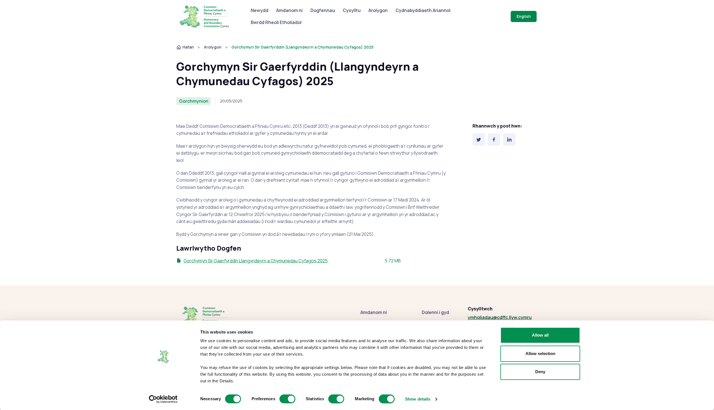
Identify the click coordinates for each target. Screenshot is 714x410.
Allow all (540, 335)
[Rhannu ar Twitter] (478, 139)
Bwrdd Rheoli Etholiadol (276, 22)
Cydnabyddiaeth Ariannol (422, 10)
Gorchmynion (193, 101)
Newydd (259, 10)
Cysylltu (352, 10)
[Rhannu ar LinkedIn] (509, 139)
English (524, 16)
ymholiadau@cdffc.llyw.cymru (500, 317)
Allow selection (540, 353)
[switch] (287, 398)
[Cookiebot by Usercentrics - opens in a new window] (163, 399)
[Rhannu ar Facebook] (494, 139)
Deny (540, 371)
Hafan (188, 47)
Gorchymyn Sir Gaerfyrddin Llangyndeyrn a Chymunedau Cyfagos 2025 (256, 261)
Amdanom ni (289, 10)
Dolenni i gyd (435, 312)
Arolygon (378, 10)
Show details (417, 399)
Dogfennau (322, 10)
